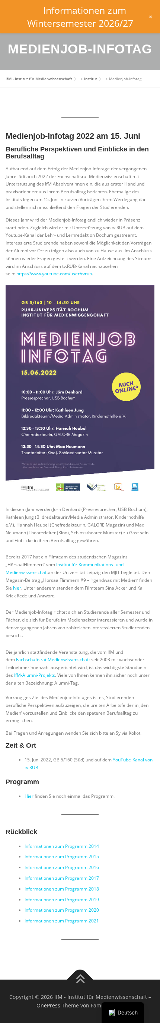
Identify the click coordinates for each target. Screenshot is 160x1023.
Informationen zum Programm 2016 (62, 867)
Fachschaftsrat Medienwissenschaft (53, 659)
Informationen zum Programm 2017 (62, 878)
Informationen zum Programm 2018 (62, 889)
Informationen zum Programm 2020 (62, 910)
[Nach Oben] (80, 979)
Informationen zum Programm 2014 (62, 846)
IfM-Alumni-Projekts (34, 675)
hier (17, 588)
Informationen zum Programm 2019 (62, 899)
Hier (29, 796)
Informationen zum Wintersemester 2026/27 (80, 16)
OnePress (48, 1005)
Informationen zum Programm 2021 (62, 921)
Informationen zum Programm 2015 (62, 856)
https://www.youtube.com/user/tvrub (54, 273)
